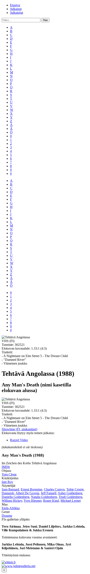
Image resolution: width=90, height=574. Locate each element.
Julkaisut (16, 9)
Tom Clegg (9, 474)
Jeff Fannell (48, 493)
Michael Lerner (70, 500)
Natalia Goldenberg (44, 497)
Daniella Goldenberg (15, 497)
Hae (45, 20)
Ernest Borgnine (31, 489)
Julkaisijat (16, 12)
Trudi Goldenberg (70, 497)
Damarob (8, 493)
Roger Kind (51, 500)
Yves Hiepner (32, 500)
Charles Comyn (54, 489)
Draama (7, 515)
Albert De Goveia (27, 493)
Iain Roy (7, 482)
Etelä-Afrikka (11, 508)
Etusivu (15, 5)
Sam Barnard (10, 489)
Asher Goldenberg (70, 493)
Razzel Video (19, 440)
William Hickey (12, 500)
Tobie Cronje (75, 489)
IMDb (6, 467)
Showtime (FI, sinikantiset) (19, 429)
